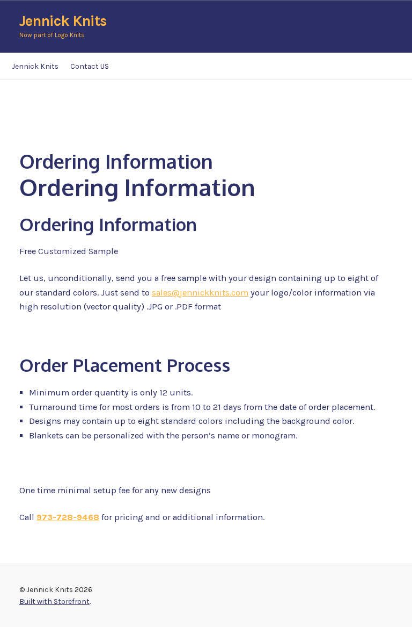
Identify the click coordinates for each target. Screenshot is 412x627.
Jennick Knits (63, 21)
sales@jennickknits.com (200, 292)
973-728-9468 (67, 517)
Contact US (89, 66)
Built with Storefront (54, 601)
